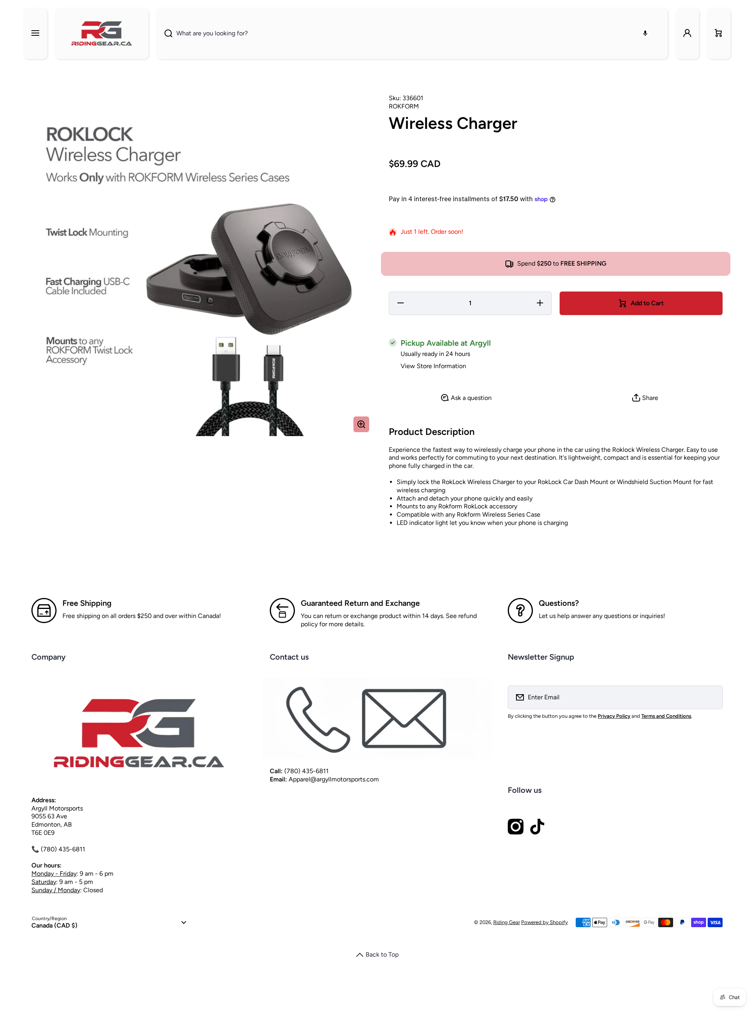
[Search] (164, 33)
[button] (718, 33)
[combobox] (412, 33)
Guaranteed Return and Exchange (360, 603)
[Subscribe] (712, 697)
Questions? (559, 603)
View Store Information (433, 366)
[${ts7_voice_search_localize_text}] (645, 33)
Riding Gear (506, 922)
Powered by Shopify (544, 922)
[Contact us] (377, 718)
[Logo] (101, 33)
